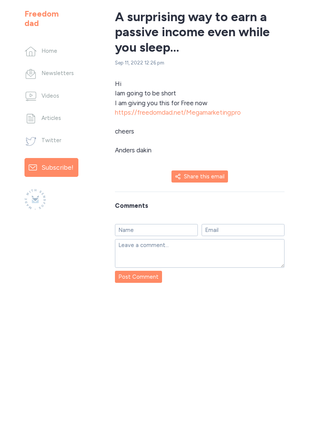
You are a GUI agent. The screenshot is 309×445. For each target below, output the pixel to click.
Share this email (204, 176)
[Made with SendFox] (35, 199)
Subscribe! (57, 167)
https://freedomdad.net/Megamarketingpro (178, 112)
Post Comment (138, 276)
